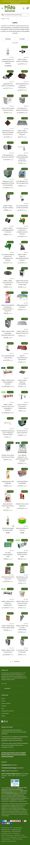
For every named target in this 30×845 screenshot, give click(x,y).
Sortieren (22, 39)
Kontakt (10, 833)
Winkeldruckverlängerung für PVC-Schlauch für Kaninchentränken (7, 432)
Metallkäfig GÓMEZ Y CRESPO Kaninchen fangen (22, 554)
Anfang (22, 835)
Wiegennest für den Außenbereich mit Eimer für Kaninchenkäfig (8, 183)
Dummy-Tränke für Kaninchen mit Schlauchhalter (22, 406)
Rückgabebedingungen (16, 829)
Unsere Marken (5, 713)
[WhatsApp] (7, 721)
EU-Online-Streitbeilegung (11, 837)
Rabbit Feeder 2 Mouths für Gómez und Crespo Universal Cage (22, 282)
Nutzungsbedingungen (6, 831)
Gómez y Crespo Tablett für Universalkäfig (22, 382)
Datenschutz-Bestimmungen (7, 835)
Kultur (8, 18)
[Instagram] (4, 721)
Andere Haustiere (5, 703)
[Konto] (23, 8)
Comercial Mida (13, 841)
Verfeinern (8, 39)
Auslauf (3, 716)
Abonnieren (7, 688)
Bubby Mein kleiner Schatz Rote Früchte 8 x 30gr (8, 505)
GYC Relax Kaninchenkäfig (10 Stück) (8, 554)
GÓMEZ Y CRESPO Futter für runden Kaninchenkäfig (22, 627)
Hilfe (11, 827)
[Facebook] (2, 721)
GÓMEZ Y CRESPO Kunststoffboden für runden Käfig (8, 282)
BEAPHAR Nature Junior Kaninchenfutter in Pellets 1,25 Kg (22, 578)
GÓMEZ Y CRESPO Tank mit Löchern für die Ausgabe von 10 (22, 603)
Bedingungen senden (5, 829)
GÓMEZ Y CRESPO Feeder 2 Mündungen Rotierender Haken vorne (7, 333)
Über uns (3, 837)
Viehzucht (4, 706)
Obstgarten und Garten (7, 711)
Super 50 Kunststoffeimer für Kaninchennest (22, 357)
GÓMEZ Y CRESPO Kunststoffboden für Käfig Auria (22, 132)
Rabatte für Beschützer (16, 831)
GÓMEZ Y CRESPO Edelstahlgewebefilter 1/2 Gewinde (8, 230)
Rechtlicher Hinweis (5, 827)
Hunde (3, 698)
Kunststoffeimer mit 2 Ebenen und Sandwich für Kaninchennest (8, 132)
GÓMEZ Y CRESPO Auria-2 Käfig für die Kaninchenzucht (7, 603)
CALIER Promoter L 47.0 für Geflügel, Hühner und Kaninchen (8, 61)
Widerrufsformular (16, 833)
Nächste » (17, 661)
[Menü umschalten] (2, 8)
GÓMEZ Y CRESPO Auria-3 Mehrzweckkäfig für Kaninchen (7, 382)
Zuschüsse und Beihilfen (22, 837)
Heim (2, 708)
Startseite (3, 18)
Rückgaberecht (17, 835)
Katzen (3, 701)
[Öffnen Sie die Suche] (2, 14)
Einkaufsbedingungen (17, 827)
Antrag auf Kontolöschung (17, 839)
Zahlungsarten (4, 833)
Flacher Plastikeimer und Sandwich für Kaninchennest (22, 85)
